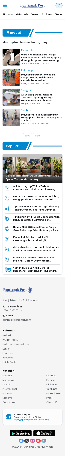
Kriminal (50, 380)
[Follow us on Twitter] (26, 441)
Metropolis (27, 50)
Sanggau (26, 90)
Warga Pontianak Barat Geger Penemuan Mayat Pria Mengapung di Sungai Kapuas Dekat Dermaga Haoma (41, 59)
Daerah (7, 384)
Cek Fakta (51, 389)
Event (49, 397)
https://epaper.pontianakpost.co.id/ (31, 419)
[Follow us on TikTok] (43, 441)
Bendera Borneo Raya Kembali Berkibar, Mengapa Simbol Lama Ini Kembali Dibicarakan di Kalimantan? (36, 199)
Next (37, 135)
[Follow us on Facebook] (21, 441)
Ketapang (27, 70)
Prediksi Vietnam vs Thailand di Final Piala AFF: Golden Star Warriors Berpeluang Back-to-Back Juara (34, 260)
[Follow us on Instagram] (32, 441)
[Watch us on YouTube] (38, 441)
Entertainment (54, 393)
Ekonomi (7, 397)
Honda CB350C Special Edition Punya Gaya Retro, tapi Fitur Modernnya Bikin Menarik (35, 230)
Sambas (26, 110)
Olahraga (51, 384)
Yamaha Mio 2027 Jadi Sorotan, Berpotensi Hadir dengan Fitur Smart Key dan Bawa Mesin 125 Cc (34, 271)
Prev (27, 135)
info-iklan (8, 353)
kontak (6, 348)
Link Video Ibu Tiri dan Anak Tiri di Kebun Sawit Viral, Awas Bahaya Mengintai (36, 249)
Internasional (10, 389)
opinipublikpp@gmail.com (17, 319)
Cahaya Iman (10, 402)
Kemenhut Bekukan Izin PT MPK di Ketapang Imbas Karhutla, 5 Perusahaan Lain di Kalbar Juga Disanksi (36, 240)
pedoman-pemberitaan (16, 344)
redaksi (7, 335)
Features (51, 375)
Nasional (7, 375)
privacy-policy (10, 339)
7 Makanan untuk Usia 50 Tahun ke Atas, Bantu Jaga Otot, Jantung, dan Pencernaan (36, 220)
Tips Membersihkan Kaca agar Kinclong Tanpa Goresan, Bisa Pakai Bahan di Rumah (36, 209)
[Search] (59, 5)
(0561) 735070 (10, 310)
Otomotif (51, 402)
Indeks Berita (9, 362)
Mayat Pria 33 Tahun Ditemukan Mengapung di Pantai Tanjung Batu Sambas (41, 117)
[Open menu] (4, 5)
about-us (8, 357)
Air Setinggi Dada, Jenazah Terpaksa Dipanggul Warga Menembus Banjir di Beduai (37, 97)
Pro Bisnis (7, 393)
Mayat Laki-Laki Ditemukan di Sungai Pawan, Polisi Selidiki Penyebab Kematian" (38, 77)
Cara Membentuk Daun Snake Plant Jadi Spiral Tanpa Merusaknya (33, 177)
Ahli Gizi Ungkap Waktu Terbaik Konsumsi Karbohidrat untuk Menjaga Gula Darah (35, 189)
